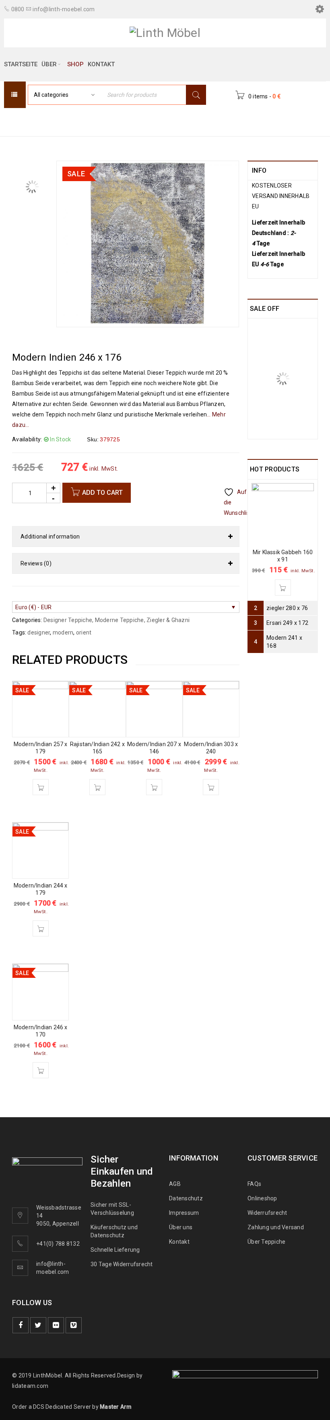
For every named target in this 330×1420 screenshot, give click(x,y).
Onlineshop (262, 1198)
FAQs (254, 1184)
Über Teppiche (266, 1241)
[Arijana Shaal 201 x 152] (260, 383)
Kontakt (179, 1241)
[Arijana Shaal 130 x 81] (260, 427)
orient (84, 632)
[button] (41, 787)
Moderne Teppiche (124, 121)
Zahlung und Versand (276, 1227)
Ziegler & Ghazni (168, 620)
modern (63, 632)
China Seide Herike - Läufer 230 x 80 (291, 334)
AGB (175, 1184)
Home (73, 121)
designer (38, 632)
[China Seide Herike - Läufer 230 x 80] (260, 330)
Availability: (27, 439)
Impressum (184, 1213)
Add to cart (102, 492)
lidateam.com (30, 1386)
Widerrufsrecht (269, 1213)
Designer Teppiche (196, 121)
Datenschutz (186, 1198)
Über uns (180, 1227)
